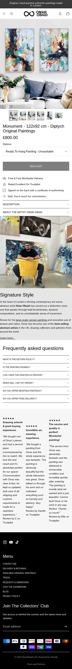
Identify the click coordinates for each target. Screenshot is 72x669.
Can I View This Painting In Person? (23, 375)
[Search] (11, 13)
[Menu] (4, 14)
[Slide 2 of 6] (22, 115)
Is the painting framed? (16, 367)
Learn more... (7, 338)
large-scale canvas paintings (32, 320)
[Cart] (68, 13)
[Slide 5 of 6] (49, 115)
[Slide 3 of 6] (31, 115)
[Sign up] (65, 626)
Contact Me (9, 564)
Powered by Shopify (48, 657)
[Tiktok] (17, 542)
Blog (6, 591)
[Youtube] (11, 542)
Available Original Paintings (19, 573)
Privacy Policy (11, 596)
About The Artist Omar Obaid (22, 212)
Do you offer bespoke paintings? (22, 391)
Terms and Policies (36, 664)
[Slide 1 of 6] (13, 115)
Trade (6, 577)
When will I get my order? (18, 383)
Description (11, 204)
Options (7, 144)
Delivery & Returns (14, 568)
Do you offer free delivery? (20, 398)
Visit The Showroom (14, 587)
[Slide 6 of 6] (59, 115)
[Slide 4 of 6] (40, 115)
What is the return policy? (19, 359)
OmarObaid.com (30, 657)
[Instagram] (5, 542)
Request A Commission (16, 582)
